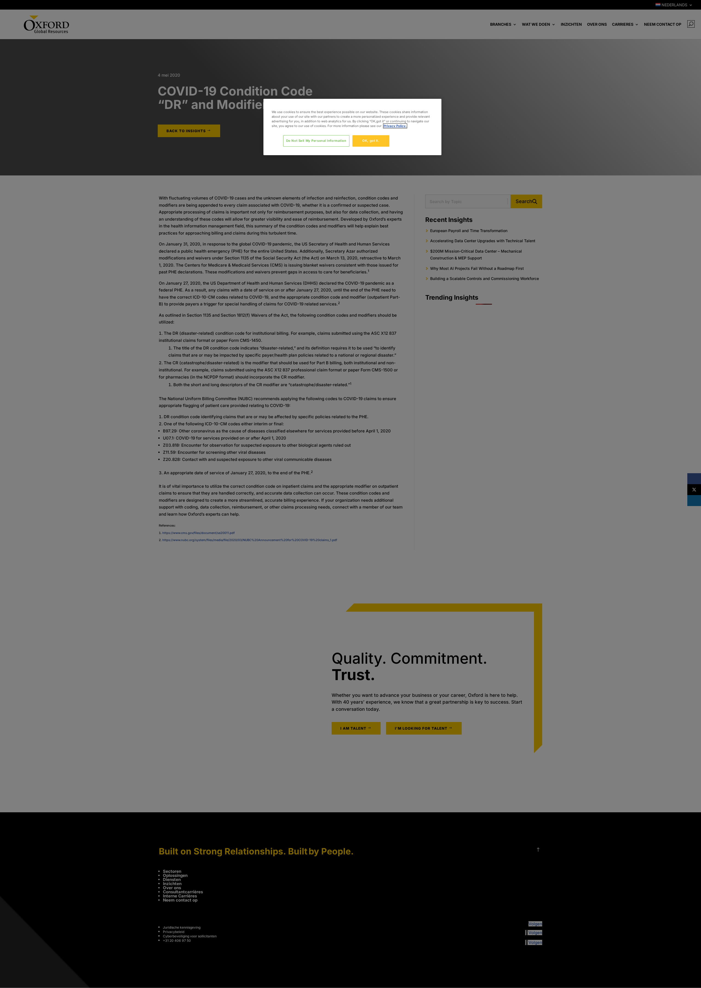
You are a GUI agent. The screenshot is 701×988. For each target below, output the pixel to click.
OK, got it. (370, 141)
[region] (352, 127)
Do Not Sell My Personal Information (316, 141)
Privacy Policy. (395, 126)
